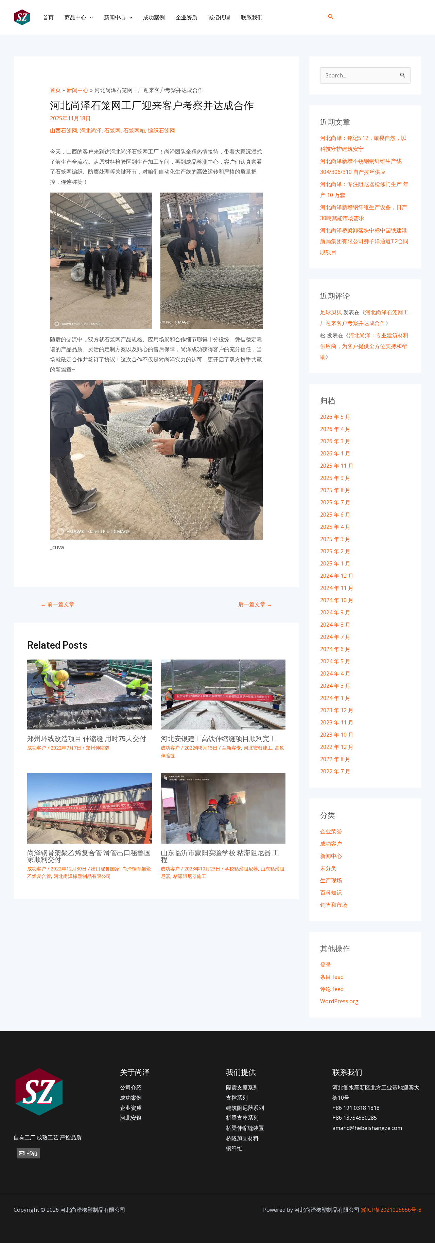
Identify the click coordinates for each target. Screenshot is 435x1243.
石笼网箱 (134, 130)
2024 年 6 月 (335, 649)
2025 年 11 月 (336, 465)
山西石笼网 (63, 130)
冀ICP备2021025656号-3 (391, 1209)
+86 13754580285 (354, 1117)
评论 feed (332, 989)
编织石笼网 (161, 130)
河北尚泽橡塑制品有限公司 (82, 876)
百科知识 (331, 892)
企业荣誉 (331, 831)
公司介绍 (131, 1087)
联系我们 (252, 17)
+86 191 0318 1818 (356, 1108)
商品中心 (75, 17)
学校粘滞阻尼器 (241, 868)
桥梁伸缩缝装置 (245, 1128)
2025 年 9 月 (335, 478)
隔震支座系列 (242, 1087)
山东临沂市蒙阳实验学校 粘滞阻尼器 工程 (220, 855)
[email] (415, 17)
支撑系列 (237, 1097)
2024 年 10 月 (336, 600)
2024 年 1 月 (335, 698)
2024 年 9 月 (335, 612)
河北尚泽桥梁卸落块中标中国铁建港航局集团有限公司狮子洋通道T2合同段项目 (364, 241)
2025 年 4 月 (335, 526)
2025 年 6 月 (335, 514)
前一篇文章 (57, 604)
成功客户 (36, 747)
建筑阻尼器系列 (245, 1108)
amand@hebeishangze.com (367, 1128)
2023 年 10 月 (336, 734)
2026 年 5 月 (335, 416)
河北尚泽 (91, 130)
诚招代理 (219, 17)
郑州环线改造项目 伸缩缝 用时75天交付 (86, 738)
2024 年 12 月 (336, 575)
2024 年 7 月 (335, 637)
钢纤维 (234, 1148)
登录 (325, 964)
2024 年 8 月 (335, 624)
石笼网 (112, 130)
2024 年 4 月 (335, 673)
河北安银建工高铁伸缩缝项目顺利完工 (218, 738)
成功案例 (154, 17)
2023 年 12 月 (336, 710)
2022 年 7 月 (335, 771)
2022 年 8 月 (335, 759)
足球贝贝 (331, 312)
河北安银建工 (258, 747)
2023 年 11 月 (336, 722)
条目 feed (332, 976)
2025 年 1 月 (335, 563)
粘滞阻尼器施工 (189, 876)
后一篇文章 (255, 604)
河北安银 (131, 1117)
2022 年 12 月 (336, 747)
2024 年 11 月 (336, 588)
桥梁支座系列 (242, 1117)
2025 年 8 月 (335, 490)
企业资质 (186, 17)
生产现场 (331, 880)
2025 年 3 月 (335, 539)
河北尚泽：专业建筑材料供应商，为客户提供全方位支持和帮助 (364, 346)
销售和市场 (333, 904)
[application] (89, 17)
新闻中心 (115, 17)
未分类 (328, 868)
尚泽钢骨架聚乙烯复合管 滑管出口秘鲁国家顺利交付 (89, 855)
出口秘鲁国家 (105, 868)
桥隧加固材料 (242, 1138)
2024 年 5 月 (335, 661)
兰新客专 (231, 747)
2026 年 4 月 (335, 429)
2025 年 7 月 (335, 502)
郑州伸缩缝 (97, 747)
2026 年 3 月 (335, 441)
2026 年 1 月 (335, 453)
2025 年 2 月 (335, 551)
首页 (48, 17)
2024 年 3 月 (335, 685)
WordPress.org (339, 1001)
